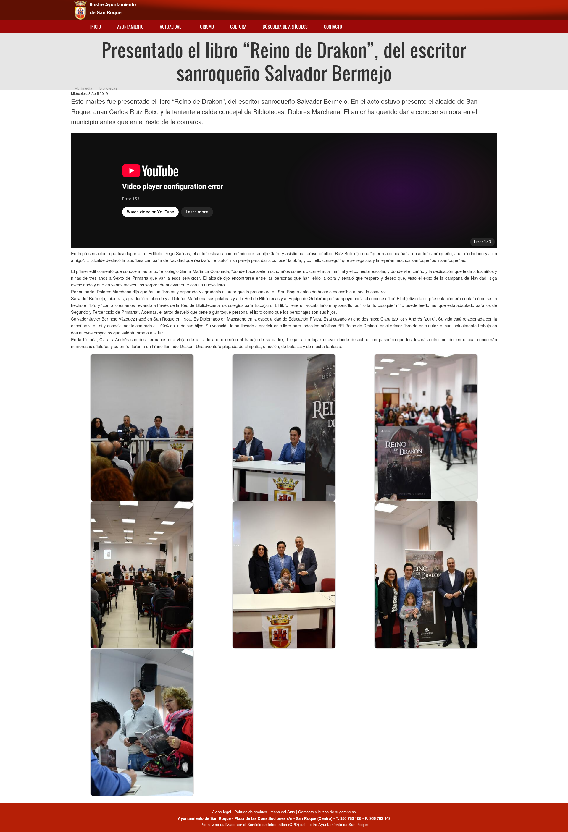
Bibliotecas (108, 87)
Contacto (333, 27)
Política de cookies (250, 812)
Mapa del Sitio (282, 812)
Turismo (206, 27)
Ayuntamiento (130, 27)
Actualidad (171, 27)
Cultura (238, 27)
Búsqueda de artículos (285, 27)
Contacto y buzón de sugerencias (327, 812)
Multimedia (83, 87)
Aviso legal (222, 812)
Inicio (95, 27)
